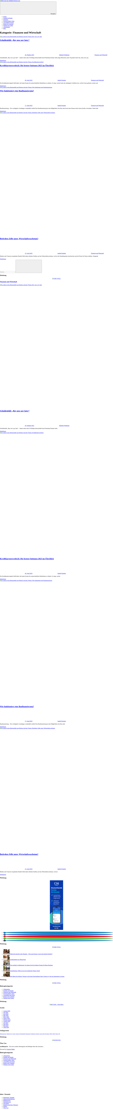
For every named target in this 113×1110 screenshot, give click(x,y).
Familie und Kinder (8, 990)
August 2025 (6, 1021)
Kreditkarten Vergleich (35, 1033)
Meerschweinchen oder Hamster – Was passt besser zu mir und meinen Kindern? (31, 954)
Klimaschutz (27, 1033)
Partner (5, 1106)
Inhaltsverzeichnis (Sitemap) (10, 1105)
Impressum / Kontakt (8, 1097)
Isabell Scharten (62, 80)
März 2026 (6, 1017)
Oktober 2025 (7, 1020)
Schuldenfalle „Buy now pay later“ (14, 40)
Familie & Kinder (7, 18)
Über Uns (5, 1108)
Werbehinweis (7, 1102)
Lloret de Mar (42, 1033)
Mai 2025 (5, 1026)
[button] (4, 932)
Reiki (54, 1033)
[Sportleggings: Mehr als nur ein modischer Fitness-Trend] (6, 971)
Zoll (59, 1033)
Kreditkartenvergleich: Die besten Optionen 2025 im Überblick (27, 65)
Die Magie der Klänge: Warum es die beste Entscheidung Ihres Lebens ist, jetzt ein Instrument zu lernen (37, 976)
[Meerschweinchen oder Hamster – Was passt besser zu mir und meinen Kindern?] (6, 954)
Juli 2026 (5, 1012)
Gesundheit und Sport (9, 995)
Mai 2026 (5, 1015)
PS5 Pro (51, 1033)
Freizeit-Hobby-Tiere (8, 21)
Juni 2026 (5, 1014)
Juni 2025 (5, 1024)
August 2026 (6, 1011)
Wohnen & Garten (8, 25)
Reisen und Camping (8, 996)
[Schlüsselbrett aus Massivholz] (6, 959)
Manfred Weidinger (64, 55)
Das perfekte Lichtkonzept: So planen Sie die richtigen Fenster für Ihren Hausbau (31, 965)
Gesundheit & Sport (8, 22)
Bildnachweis (6, 1100)
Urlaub (56, 1033)
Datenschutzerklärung (9, 1099)
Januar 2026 (6, 1018)
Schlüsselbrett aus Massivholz (18, 959)
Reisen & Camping (8, 24)
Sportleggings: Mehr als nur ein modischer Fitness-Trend (25, 971)
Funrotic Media (11, 1049)
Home (5, 16)
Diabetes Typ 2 (9, 1033)
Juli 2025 (5, 1023)
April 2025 (6, 1027)
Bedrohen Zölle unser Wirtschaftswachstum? (19, 239)
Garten (14, 1033)
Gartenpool (18, 1033)
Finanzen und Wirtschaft (101, 55)
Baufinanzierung (3, 1033)
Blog (4, 28)
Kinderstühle (22, 1033)
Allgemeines (6, 27)
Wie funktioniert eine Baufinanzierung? (17, 91)
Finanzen (5, 19)
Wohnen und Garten (8, 998)
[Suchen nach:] (8, 272)
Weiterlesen (3, 60)
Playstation (47, 1033)
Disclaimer (6, 1103)
